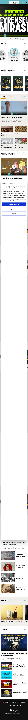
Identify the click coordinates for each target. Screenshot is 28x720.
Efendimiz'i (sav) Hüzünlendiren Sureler (19, 146)
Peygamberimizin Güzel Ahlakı (6, 134)
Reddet (14, 213)
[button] (1, 20)
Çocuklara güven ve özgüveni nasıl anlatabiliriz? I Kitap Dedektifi (12, 179)
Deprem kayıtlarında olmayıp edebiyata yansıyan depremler (14, 655)
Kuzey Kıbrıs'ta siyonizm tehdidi (20, 684)
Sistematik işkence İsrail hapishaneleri (20, 693)
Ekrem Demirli (14, 57)
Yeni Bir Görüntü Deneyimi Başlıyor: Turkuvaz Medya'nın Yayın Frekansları (19, 675)
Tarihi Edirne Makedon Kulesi (20, 555)
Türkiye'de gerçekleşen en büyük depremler (19, 666)
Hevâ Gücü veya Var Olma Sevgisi (14, 59)
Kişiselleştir (13, 209)
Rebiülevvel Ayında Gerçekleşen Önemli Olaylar (6, 146)
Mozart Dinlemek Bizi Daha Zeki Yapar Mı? (21, 577)
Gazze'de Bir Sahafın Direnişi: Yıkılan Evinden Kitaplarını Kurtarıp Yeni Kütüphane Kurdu (21, 588)
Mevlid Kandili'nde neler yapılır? (11, 117)
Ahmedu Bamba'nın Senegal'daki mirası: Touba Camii (14, 543)
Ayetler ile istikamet (20, 134)
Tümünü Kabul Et (14, 204)
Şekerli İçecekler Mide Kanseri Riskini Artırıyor (11, 622)
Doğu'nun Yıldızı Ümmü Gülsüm (20, 566)
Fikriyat (8, 713)
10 (23, 35)
